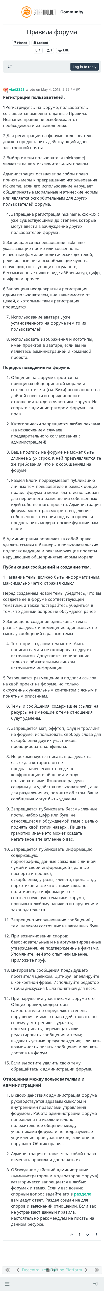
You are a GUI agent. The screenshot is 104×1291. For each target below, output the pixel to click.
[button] (7, 1284)
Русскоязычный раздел (72, 43)
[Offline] (5, 89)
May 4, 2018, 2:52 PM (58, 89)
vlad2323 (17, 89)
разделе (82, 1193)
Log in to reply (84, 67)
